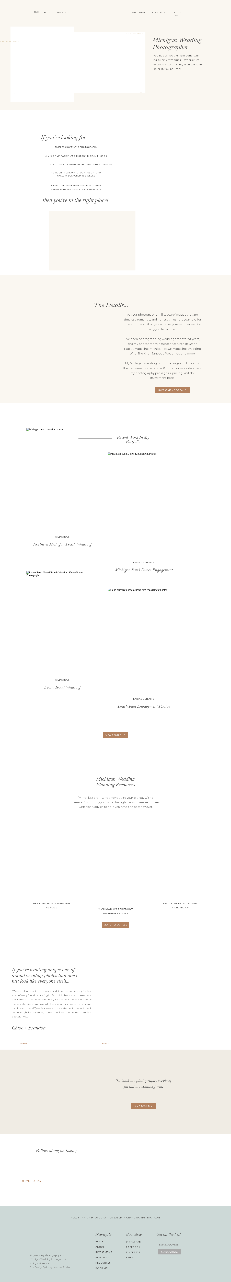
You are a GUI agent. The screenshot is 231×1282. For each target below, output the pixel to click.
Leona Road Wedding (62, 687)
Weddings (62, 536)
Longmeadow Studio (58, 1267)
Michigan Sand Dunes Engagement (144, 570)
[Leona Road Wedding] (62, 622)
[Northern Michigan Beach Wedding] (62, 479)
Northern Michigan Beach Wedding (62, 544)
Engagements (144, 562)
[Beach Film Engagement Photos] (144, 639)
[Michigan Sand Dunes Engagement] (144, 503)
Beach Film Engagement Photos (144, 706)
